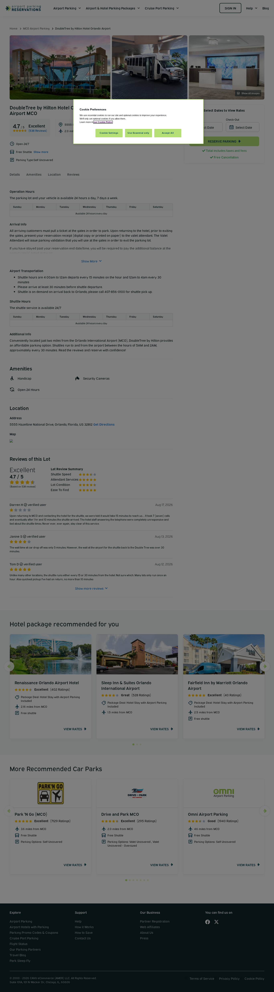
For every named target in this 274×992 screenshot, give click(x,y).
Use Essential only (138, 133)
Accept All (168, 133)
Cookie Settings (109, 133)
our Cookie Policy (103, 122)
